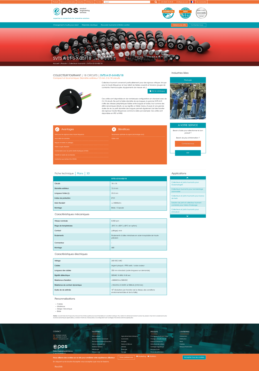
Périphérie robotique (90, 25)
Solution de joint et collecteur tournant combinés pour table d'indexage (186, 204)
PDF (187, 153)
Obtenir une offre (179, 25)
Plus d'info (58, 366)
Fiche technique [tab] (64, 173)
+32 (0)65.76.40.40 (167, 2)
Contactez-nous (188, 144)
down (188, 216)
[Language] (192, 2)
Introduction (183, 336)
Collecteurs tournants (77, 63)
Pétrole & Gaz (96, 352)
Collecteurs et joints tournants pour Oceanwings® (185, 184)
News (181, 341)
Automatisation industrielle (100, 339)
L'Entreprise (90, 2)
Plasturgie (124, 349)
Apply (155, 2)
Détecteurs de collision (157, 344)
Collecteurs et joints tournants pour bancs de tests (187, 197)
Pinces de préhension (157, 352)
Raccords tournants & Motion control (115, 25)
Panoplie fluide (155, 349)
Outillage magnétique (157, 346)
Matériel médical (97, 346)
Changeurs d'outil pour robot (159, 336)
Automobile (124, 339)
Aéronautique (188, 80)
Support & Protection (157, 341)
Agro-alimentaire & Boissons (129, 336)
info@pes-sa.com (182, 2)
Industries (80, 2)
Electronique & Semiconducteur (101, 341)
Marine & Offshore (126, 344)
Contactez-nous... (197, 25)
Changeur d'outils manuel (158, 339)
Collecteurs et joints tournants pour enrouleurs (185, 211)
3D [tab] (88, 173)
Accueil (56, 63)
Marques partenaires (67, 2)
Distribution (183, 339)
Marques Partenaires (186, 346)
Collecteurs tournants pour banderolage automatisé (187, 190)
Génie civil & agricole (98, 344)
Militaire (123, 346)
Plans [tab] (80, 173)
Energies (123, 341)
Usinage (123, 352)
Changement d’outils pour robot (66, 25)
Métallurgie (95, 349)
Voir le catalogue (158, 91)
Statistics (152, 356)
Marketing (142, 356)
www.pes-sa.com (63, 339)
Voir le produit (188, 101)
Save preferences (126, 357)
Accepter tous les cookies (194, 357)
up (188, 178)
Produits (55, 2)
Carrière (99, 2)
